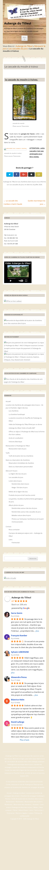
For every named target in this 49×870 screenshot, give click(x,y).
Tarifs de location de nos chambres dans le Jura (27, 799)
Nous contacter (14, 529)
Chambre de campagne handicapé (32, 796)
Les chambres (13, 411)
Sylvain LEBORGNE (20, 652)
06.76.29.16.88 (13, 241)
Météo (36, 807)
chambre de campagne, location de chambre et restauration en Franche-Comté (24, 767)
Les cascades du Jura (17, 48)
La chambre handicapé (17, 414)
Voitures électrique (15, 441)
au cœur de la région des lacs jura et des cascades (27, 770)
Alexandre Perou (19, 677)
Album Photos (23, 810)
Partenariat (16, 542)
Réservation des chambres (22, 804)
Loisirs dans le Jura (15, 481)
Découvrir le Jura (11, 471)
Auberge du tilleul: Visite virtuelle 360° (22, 428)
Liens (10, 539)
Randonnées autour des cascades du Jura (26, 512)
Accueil (8, 401)
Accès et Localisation (16, 438)
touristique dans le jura (25, 764)
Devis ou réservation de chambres (18, 460)
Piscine (7, 799)
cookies (30, 813)
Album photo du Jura (16, 505)
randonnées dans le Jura (26, 782)
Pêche (15, 810)
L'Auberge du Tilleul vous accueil (16, 756)
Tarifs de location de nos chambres (21, 456)
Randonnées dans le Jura (20, 484)
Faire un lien (38, 810)
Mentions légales (21, 813)
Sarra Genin (16, 613)
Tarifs (8, 453)
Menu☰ (24, 38)
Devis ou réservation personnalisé (21, 467)
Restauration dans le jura (17, 449)
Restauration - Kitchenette (14, 802)
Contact (8, 526)
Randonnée (8, 804)
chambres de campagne (29, 787)
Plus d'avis (24, 740)
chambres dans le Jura (28, 182)
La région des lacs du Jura (17, 474)
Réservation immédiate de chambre (21, 463)
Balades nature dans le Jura (21, 515)
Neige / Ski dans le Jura (19, 487)
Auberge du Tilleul (17, 23)
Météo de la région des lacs (18, 492)
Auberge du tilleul (19, 793)
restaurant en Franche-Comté (14, 773)
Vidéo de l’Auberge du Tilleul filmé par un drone (25, 424)
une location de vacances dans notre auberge (22, 762)
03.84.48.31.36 (12, 235)
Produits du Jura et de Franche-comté (22, 495)
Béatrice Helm (17, 699)
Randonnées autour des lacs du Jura (24, 508)
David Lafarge (17, 722)
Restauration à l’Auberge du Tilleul (18, 446)
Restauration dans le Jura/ (33, 802)
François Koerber (19, 635)
